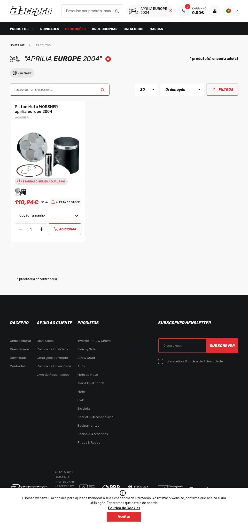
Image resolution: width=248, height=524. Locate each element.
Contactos (18, 366)
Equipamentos (88, 425)
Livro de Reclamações (53, 374)
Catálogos (133, 29)
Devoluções (45, 341)
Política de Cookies (124, 508)
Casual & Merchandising (96, 417)
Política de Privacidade (54, 366)
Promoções (75, 29)
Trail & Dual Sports (91, 383)
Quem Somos (20, 349)
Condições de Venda (52, 358)
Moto (81, 391)
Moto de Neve (88, 374)
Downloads (18, 358)
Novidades (49, 29)
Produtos (43, 45)
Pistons (24, 73)
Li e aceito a (195, 361)
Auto (81, 366)
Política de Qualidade (53, 349)
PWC (81, 400)
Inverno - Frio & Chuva (94, 341)
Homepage (17, 45)
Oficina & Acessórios (93, 434)
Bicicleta (84, 408)
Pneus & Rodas (89, 442)
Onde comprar (104, 29)
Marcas (156, 29)
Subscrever (222, 346)
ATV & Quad (86, 358)
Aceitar (124, 517)
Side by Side (87, 349)
